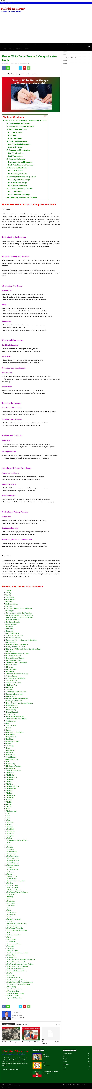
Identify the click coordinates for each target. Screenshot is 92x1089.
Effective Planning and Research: (21, 126)
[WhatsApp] (28, 68)
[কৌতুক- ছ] (37, 1056)
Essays (64, 1069)
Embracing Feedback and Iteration (23, 197)
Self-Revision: (17, 170)
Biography (32, 45)
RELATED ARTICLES (8, 1024)
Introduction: (17, 132)
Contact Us (68, 1085)
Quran (10, 49)
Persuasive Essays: (19, 185)
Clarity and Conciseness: (18, 141)
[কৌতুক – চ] (37, 1065)
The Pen (9, 973)
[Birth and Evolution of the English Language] (51, 1033)
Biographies (66, 1064)
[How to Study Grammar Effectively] (31, 1033)
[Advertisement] (46, 29)
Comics (40, 45)
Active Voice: (17, 147)
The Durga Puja (11, 685)
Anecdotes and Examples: (22, 162)
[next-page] (59, 1024)
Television (9, 689)
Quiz (4, 49)
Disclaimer (84, 1085)
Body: (14, 135)
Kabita (60, 45)
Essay (53, 45)
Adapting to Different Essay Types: (22, 176)
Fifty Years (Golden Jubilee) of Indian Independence (23, 649)
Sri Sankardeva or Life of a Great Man (19, 613)
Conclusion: (17, 138)
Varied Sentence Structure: (23, 164)
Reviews (18, 49)
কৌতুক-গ (65, 60)
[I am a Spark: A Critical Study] (37, 1074)
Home (3, 52)
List (6, 52)
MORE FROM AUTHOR (21, 1024)
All (4, 45)
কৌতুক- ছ (65, 52)
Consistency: (17, 191)
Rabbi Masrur (7, 63)
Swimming (10, 946)
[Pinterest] (24, 68)
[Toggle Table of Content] (44, 116)
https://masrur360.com (17, 1015)
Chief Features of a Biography (9, 1042)
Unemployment (11, 768)
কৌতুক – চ (65, 55)
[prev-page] (56, 1024)
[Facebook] (4, 68)
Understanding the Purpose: (19, 123)
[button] (89, 47)
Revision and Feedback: (18, 167)
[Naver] (8, 68)
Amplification (12, 45)
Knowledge (81, 45)
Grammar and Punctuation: (19, 150)
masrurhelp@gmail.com (13, 1069)
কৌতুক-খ (65, 63)
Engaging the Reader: (17, 159)
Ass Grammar (22, 45)
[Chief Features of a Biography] (11, 1033)
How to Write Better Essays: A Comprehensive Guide (25, 120)
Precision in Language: (21, 144)
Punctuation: (17, 156)
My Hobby (9, 628)
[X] (20, 68)
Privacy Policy (76, 1085)
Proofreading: (17, 153)
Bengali (65, 1059)
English (65, 1061)
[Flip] (12, 68)
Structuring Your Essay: (18, 129)
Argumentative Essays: (21, 179)
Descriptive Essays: (19, 182)
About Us (62, 1085)
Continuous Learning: (21, 194)
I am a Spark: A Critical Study (70, 58)
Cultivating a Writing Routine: (21, 188)
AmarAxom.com (7, 1087)
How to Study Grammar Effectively (31, 1042)
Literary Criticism (69, 45)
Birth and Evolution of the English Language (50, 1042)
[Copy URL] (16, 68)
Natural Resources (12, 707)
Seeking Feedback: (19, 173)
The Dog (8, 592)
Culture (47, 45)
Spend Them (17, 644)
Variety (26, 49)
